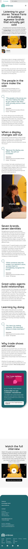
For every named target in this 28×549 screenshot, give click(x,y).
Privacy (20, 538)
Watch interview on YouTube (14, 480)
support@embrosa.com (7, 518)
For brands (5, 1)
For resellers (14, 1)
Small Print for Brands (3, 540)
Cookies (24, 538)
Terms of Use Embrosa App (15, 540)
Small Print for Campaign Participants (8, 540)
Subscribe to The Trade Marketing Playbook (13, 403)
